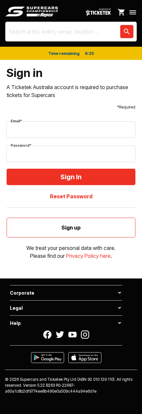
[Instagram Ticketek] (85, 334)
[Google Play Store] (47, 357)
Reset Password (71, 196)
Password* (21, 145)
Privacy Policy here (88, 256)
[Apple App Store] (84, 357)
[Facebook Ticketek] (47, 334)
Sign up (71, 227)
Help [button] (15, 323)
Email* (16, 121)
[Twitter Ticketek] (60, 334)
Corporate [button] (22, 293)
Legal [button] (16, 308)
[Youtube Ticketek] (72, 334)
